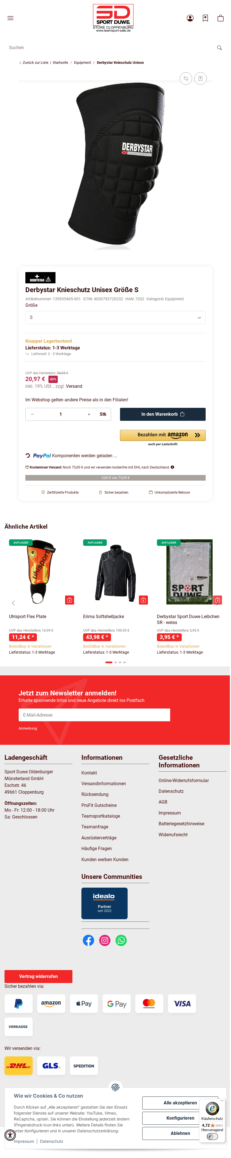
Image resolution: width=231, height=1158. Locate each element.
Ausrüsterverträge (98, 837)
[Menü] (222, 1102)
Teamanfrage (94, 826)
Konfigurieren (180, 1118)
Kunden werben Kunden (104, 859)
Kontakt (89, 773)
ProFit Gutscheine (99, 805)
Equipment (174, 299)
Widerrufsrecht (173, 834)
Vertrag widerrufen (38, 976)
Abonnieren (191, 714)
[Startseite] (113, 18)
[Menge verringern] (32, 414)
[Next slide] (217, 603)
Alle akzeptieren (180, 1103)
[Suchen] (219, 47)
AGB (163, 802)
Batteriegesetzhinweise (181, 823)
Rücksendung (94, 794)
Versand (74, 386)
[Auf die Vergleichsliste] (186, 78)
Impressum (24, 1141)
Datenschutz (51, 1141)
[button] (10, 18)
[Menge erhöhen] (89, 414)
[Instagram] (105, 940)
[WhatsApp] (121, 940)
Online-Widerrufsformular (184, 780)
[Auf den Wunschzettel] (200, 78)
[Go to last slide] (13, 603)
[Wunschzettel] (205, 18)
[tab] (108, 662)
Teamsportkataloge (100, 816)
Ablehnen (180, 1133)
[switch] (212, 1136)
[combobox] (115, 317)
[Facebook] (88, 940)
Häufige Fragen (96, 848)
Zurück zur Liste (35, 62)
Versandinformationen (103, 783)
